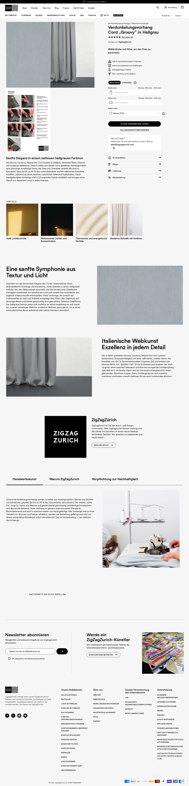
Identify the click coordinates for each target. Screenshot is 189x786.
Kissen (64, 757)
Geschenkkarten (68, 770)
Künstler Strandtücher (71, 766)
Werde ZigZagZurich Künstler (106, 704)
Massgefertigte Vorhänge (72, 724)
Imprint (160, 711)
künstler (34, 8)
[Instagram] (19, 717)
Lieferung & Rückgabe (166, 702)
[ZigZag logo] (11, 8)
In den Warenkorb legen (135, 124)
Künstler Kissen (68, 748)
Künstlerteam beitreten (101, 655)
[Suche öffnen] (157, 7)
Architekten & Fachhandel (104, 712)
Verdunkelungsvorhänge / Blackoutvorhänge (128, 23)
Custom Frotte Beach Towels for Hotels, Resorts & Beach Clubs (169, 756)
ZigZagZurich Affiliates (103, 708)
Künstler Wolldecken (70, 735)
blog (56, 8)
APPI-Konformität (164, 724)
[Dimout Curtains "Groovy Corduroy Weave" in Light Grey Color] (28, 55)
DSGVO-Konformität (165, 719)
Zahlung (160, 715)
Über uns (97, 695)
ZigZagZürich (124, 42)
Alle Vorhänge (67, 712)
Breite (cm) (112, 88)
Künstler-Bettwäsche (70, 708)
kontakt (91, 8)
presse (66, 8)
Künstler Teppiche (69, 740)
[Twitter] (13, 717)
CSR (126, 698)
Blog (95, 717)
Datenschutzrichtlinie (166, 706)
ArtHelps (129, 709)
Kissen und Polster (69, 744)
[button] (182, 7)
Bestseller (65, 699)
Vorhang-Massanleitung (168, 728)
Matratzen (65, 753)
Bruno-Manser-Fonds (134, 713)
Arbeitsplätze (99, 699)
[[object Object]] (135, 82)
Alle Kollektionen (68, 695)
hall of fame (78, 8)
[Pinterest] (25, 717)
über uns (46, 8)
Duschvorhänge (68, 761)
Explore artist (101, 445)
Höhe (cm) (112, 98)
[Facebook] (7, 717)
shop (24, 8)
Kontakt (96, 721)
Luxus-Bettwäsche (69, 704)
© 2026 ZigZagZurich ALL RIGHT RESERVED (65, 782)
